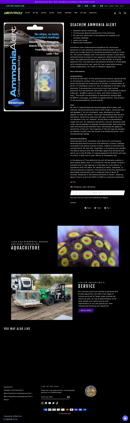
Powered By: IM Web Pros (13, 416)
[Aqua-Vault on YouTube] (50, 403)
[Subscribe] (68, 397)
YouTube (51, 13)
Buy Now (35, 13)
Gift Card (83, 13)
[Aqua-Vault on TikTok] (57, 403)
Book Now (86, 310)
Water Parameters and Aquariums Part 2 (18, 396)
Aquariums (68, 13)
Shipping (43, 13)
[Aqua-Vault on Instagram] (42, 403)
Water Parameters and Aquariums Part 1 (18, 393)
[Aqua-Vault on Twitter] (53, 403)
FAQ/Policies (93, 13)
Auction (27, 13)
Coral (76, 13)
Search (6, 399)
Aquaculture (8, 387)
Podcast (59, 13)
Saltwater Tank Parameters (14, 390)
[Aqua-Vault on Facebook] (46, 403)
